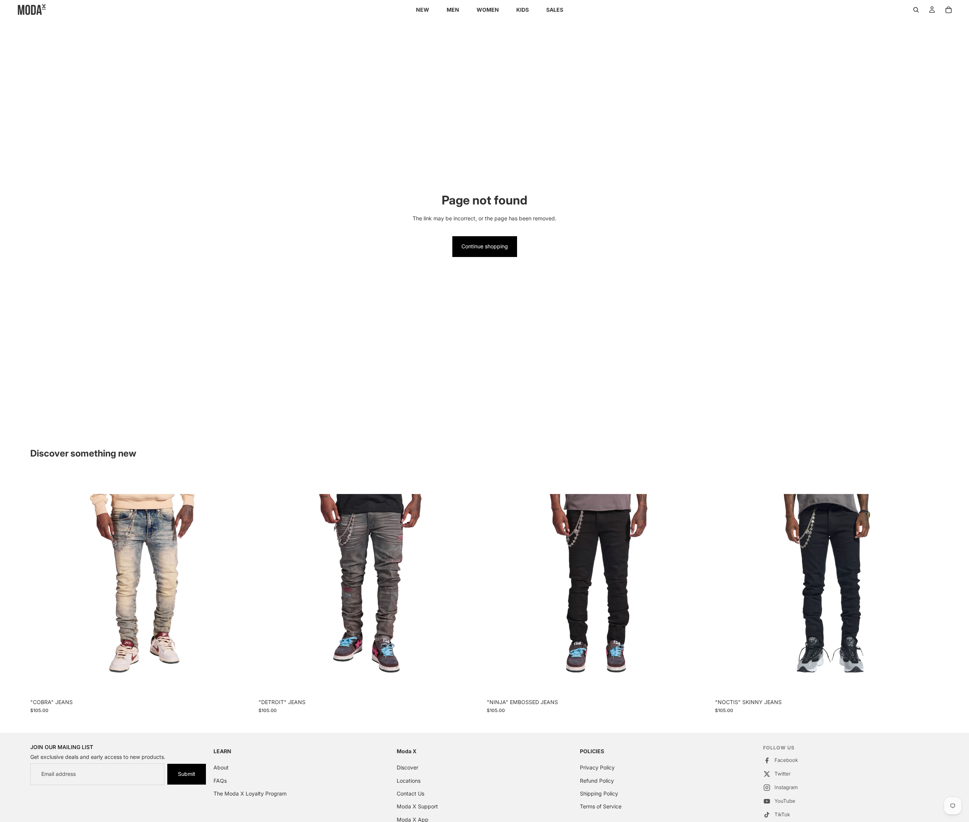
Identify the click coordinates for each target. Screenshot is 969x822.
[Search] (916, 10)
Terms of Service (601, 806)
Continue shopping (484, 246)
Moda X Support (417, 806)
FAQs (220, 780)
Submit (186, 774)
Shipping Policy (599, 793)
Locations (409, 780)
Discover (407, 767)
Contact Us (410, 793)
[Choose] (242, 683)
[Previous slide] (41, 583)
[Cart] (948, 10)
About (221, 767)
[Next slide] (242, 583)
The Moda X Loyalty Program (250, 793)
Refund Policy (597, 780)
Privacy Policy (597, 767)
